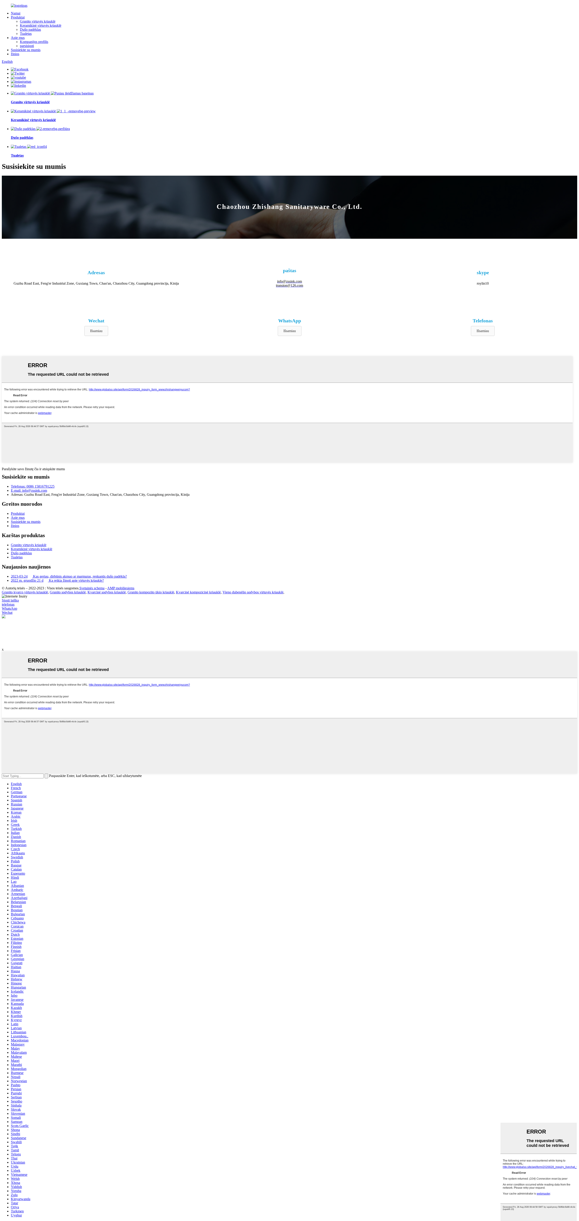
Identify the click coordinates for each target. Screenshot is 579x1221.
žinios (15, 54)
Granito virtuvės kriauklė (37, 21)
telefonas (8, 604)
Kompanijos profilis (34, 42)
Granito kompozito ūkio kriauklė (151, 592)
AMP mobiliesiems (120, 588)
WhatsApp (9, 608)
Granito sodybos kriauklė (68, 592)
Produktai (18, 17)
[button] (96, 331)
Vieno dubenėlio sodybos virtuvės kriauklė (253, 592)
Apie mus (18, 38)
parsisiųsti (27, 46)
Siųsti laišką (10, 600)
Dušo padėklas (30, 29)
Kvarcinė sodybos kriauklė (107, 592)
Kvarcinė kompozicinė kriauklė (198, 592)
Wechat (7, 612)
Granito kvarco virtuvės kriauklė (25, 592)
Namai (15, 13)
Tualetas (26, 33)
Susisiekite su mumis (25, 50)
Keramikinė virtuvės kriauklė (40, 25)
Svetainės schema (91, 588)
